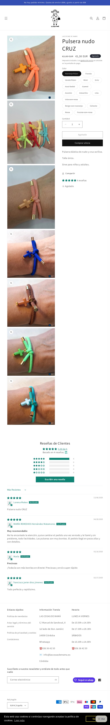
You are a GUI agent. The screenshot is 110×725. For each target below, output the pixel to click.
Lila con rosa (73, 100)
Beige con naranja (75, 106)
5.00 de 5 (62, 449)
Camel (86, 87)
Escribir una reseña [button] (55, 479)
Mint (87, 81)
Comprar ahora (82, 143)
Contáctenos (13, 639)
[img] (14, 498)
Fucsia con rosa (86, 113)
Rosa (69, 113)
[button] (6, 18)
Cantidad (66, 118)
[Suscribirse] (55, 679)
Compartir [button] (70, 173)
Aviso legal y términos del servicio (19, 624)
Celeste (95, 106)
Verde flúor (72, 81)
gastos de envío (87, 60)
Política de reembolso (17, 616)
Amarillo (85, 94)
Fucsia (90, 74)
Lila (98, 94)
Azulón (70, 94)
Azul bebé (71, 87)
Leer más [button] (19, 720)
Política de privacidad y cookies (21, 632)
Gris (98, 81)
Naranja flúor (73, 74)
